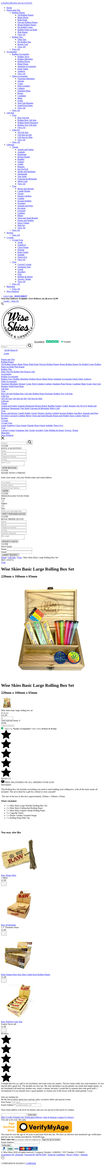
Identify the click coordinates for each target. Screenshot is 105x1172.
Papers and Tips (13, 10)
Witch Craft (22, 181)
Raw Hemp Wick (8, 875)
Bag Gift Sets (23, 118)
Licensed (21, 211)
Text (3, 508)
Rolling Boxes (24, 61)
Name (3, 549)
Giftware (10, 144)
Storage (21, 81)
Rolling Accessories (20, 54)
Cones (20, 83)
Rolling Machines (25, 59)
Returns (53, 1117)
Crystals (10, 237)
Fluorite (21, 250)
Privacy (71, 1117)
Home (9, 8)
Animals (21, 152)
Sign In (46, 1117)
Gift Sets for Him (25, 137)
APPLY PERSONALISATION (13, 514)
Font (3, 498)
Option (4, 503)
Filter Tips (22, 39)
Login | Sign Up (11, 301)
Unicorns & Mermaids (27, 179)
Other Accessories (20, 76)
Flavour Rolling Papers (27, 22)
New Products (13, 291)
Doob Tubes (23, 69)
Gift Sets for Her (25, 135)
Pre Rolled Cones (25, 27)
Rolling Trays (23, 56)
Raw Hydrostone (8, 925)
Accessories (12, 52)
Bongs (20, 93)
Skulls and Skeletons (26, 171)
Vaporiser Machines (26, 78)
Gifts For (16, 130)
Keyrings (21, 208)
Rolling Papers (18, 12)
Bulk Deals (22, 20)
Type (14, 115)
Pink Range (23, 32)
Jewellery (22, 203)
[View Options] (4, 884)
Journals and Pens (25, 206)
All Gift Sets (23, 132)
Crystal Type (17, 240)
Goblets (21, 198)
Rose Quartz (23, 252)
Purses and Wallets (26, 220)
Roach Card (23, 44)
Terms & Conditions (56, 1155)
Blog (3, 1117)
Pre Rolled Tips (24, 42)
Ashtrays (21, 71)
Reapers (21, 166)
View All (21, 34)
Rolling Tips (17, 37)
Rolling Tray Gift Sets (27, 125)
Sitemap (84, 1155)
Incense (10, 233)
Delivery (39, 1117)
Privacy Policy (73, 1155)
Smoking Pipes (24, 91)
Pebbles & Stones (25, 277)
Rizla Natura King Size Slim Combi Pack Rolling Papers (25, 974)
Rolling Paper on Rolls (27, 30)
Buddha (21, 159)
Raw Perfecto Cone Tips (11, 1022)
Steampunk (22, 174)
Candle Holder (24, 191)
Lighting (21, 213)
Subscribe (6, 1145)
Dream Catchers (24, 196)
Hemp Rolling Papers (27, 25)
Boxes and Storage (26, 188)
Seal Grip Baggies (25, 103)
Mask (20, 98)
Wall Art (21, 225)
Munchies (11, 286)
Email (3, 552)
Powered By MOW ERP (35, 1155)
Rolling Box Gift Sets (27, 120)
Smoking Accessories (27, 66)
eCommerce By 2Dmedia (12, 1155)
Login (6, 353)
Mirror (20, 215)
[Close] (52, 1166)
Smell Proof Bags (25, 105)
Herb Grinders (24, 86)
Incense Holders (24, 201)
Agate (20, 242)
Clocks (21, 193)
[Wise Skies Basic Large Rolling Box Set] (49, 679)
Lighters (21, 88)
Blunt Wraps (23, 17)
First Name (6, 1102)
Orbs (20, 274)
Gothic (20, 164)
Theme (15, 147)
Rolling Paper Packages (28, 122)
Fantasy (21, 162)
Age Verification (27, 1117)
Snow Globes (23, 223)
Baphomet (22, 154)
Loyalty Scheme (13, 1117)
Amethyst (22, 245)
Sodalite (21, 255)
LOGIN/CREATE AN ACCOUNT (17, 3)
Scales (20, 100)
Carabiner (22, 96)
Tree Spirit (22, 176)
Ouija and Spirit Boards (28, 218)
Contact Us (62, 1117)
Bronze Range (24, 157)
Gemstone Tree (24, 267)
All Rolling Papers (25, 15)
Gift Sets (10, 113)
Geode (20, 269)
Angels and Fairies (26, 149)
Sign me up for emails (51, 1140)
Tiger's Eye (22, 257)
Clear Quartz (23, 247)
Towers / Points (24, 279)
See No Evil (23, 169)
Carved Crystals (24, 264)
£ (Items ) (11, 350)
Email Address (8, 1105)
